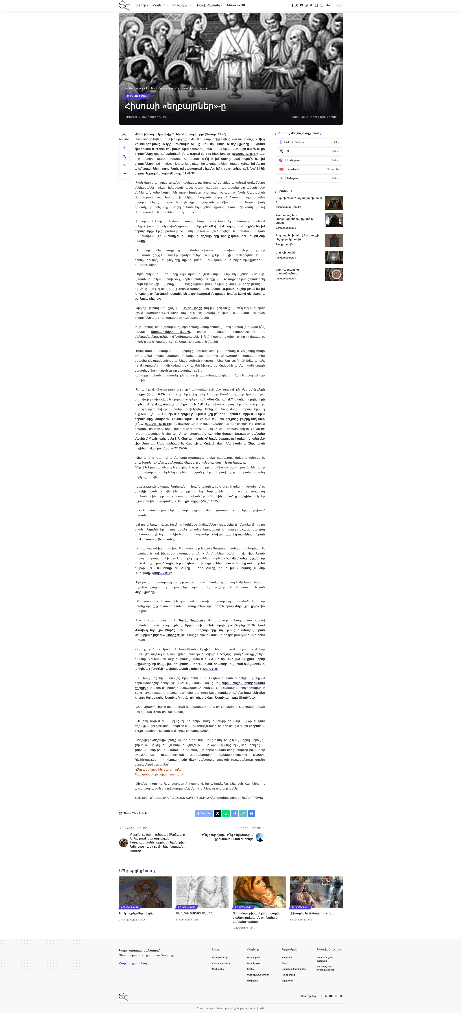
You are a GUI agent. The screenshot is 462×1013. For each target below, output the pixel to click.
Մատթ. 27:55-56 (174, 448)
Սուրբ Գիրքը (192, 308)
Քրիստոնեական (137, 96)
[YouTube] (301, 5)
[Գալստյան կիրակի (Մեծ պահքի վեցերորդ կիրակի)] (334, 240)
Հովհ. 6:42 (196, 404)
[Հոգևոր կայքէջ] (124, 5)
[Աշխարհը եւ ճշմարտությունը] (316, 892)
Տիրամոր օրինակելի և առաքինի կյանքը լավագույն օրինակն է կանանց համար (257, 917)
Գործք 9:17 (175, 630)
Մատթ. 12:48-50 (183, 173)
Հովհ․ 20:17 (161, 573)
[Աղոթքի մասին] (334, 257)
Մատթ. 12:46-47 (245, 154)
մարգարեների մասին (170, 332)
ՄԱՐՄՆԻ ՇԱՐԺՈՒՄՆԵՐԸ (194, 913)
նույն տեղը (167, 539)
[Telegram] (310, 5)
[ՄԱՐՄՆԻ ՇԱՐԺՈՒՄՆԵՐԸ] (202, 892)
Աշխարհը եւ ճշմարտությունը (312, 913)
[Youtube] (309, 169)
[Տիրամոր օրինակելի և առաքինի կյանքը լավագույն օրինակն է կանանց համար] (259, 892)
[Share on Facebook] (124, 147)
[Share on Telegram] (124, 164)
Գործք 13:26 (245, 625)
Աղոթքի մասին (286, 252)
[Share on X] (124, 156)
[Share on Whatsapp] (226, 813)
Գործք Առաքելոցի (192, 620)
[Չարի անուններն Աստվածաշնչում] (334, 274)
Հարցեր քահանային (134, 963)
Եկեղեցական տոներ (288, 207)
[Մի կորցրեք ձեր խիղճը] (145, 892)
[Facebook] (292, 5)
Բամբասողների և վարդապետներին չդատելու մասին (295, 219)
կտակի (140, 491)
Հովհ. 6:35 (156, 394)
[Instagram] (306, 5)
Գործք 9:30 (175, 635)
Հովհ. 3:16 (210, 669)
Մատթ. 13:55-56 (158, 424)
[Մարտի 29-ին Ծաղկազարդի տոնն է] (334, 203)
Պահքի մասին (284, 244)
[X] (296, 5)
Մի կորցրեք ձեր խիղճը (136, 913)
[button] (322, 5)
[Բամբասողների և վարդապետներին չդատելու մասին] (334, 220)
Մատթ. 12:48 (215, 134)
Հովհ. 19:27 (210, 501)
